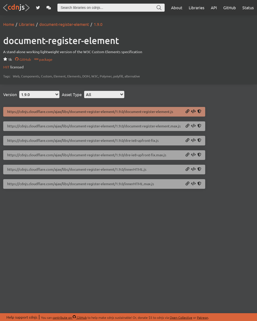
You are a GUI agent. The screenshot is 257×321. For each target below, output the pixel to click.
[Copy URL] (187, 111)
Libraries (196, 7)
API (214, 7)
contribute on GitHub (70, 317)
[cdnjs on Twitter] (38, 7)
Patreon (202, 317)
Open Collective (181, 317)
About (176, 7)
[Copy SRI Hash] (199, 111)
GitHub (229, 7)
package (45, 59)
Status (248, 7)
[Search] (159, 7)
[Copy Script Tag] (193, 111)
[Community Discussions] (48, 7)
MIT (6, 67)
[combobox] (39, 94)
